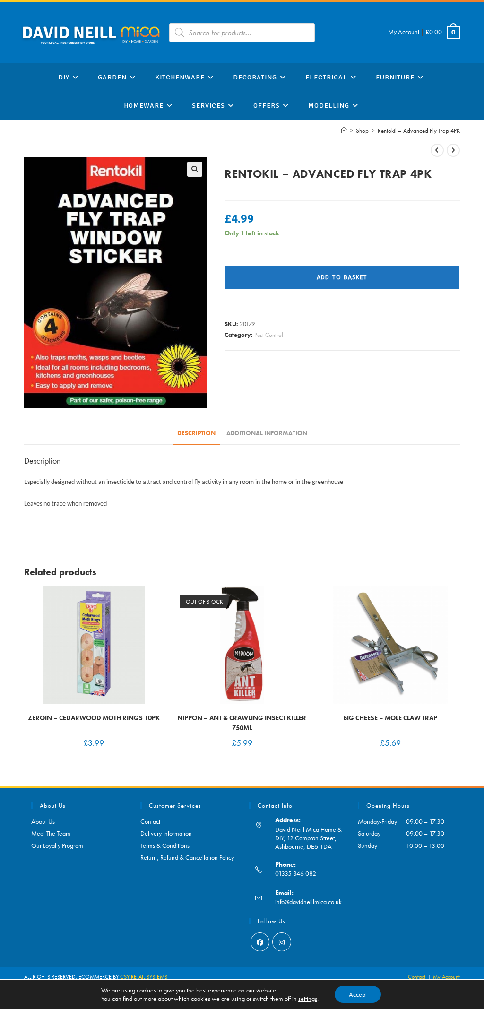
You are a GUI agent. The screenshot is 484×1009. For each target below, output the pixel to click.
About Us (43, 821)
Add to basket (342, 277)
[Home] (344, 131)
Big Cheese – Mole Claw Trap (390, 718)
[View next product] (453, 150)
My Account (403, 31)
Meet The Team (50, 833)
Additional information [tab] (266, 433)
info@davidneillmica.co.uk (308, 901)
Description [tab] (196, 433)
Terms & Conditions (165, 845)
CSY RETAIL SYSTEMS (143, 977)
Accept (358, 994)
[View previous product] (437, 150)
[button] (194, 169)
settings (307, 998)
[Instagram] (281, 941)
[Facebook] (260, 941)
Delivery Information (166, 833)
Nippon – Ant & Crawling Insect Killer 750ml (241, 723)
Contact (150, 821)
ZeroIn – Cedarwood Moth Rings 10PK (94, 718)
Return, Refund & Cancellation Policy (187, 857)
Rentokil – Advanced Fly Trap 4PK (419, 131)
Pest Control (268, 335)
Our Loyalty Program (57, 845)
